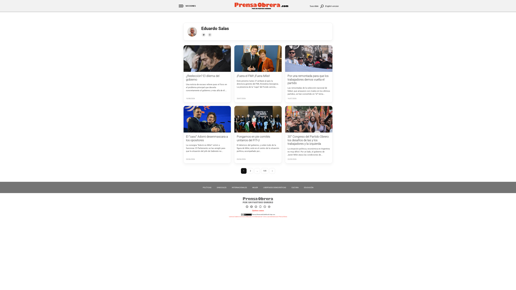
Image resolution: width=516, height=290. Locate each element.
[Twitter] (203, 34)
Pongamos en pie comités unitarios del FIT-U (253, 138)
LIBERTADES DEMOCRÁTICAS (274, 187)
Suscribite (314, 6)
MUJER (255, 187)
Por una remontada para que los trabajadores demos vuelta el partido (308, 79)
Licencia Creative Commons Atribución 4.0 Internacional (245, 216)
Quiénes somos (258, 211)
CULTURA (295, 187)
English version (332, 6)
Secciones (190, 6)
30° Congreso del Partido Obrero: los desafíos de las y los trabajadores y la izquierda (308, 140)
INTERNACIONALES (239, 187)
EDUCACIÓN (308, 187)
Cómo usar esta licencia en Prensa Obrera (275, 216)
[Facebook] (209, 34)
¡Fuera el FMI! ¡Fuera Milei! (253, 76)
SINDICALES (221, 187)
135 (264, 171)
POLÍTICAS (207, 187)
